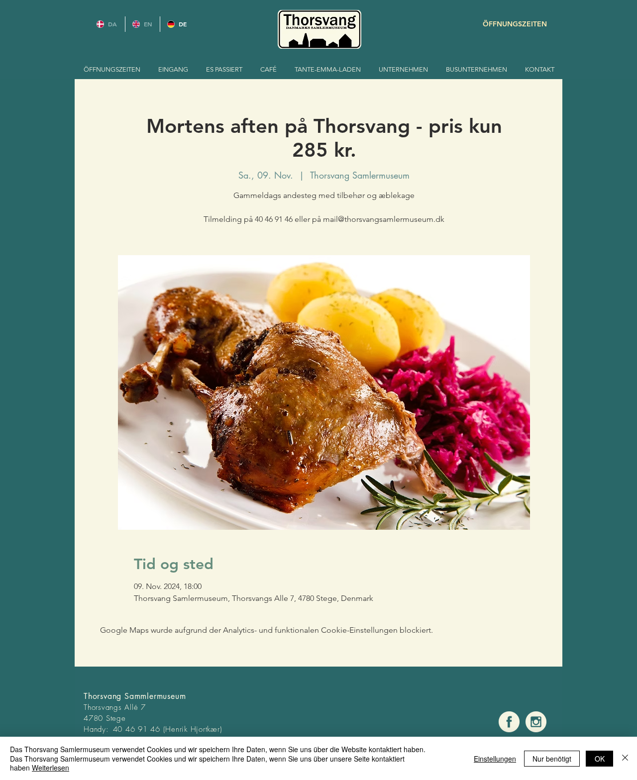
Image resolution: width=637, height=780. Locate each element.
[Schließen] (625, 758)
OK (600, 759)
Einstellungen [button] (495, 759)
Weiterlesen (50, 768)
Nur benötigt (551, 759)
